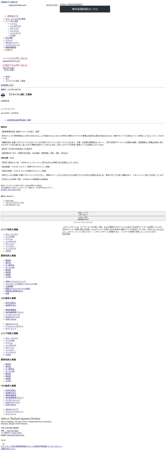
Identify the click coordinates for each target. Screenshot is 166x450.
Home (7, 76)
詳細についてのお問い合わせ (83, 213)
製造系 (8, 260)
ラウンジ (9, 40)
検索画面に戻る (7, 85)
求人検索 (9, 38)
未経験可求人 (10, 305)
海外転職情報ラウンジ (14, 312)
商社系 (8, 263)
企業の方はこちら (8, 449)
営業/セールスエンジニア (15, 281)
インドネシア (15, 33)
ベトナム (13, 24)
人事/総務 (9, 286)
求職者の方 (5, 2)
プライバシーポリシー (14, 326)
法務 (7, 293)
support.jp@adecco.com (17, 5)
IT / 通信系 (9, 265)
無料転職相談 (10, 47)
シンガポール (15, 26)
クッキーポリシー (55, 446)
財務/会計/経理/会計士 (14, 291)
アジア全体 (9, 237)
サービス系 (9, 267)
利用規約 (43, 446)
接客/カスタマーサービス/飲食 (17, 289)
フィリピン (14, 31)
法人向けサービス (12, 317)
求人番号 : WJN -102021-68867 (11, 189)
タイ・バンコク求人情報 (15, 19)
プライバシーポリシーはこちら (83, 222)
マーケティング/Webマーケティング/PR (21, 284)
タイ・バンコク (11, 234)
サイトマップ (10, 329)
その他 (12, 35)
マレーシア (14, 28)
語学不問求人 (10, 303)
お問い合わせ (10, 319)
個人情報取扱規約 (19, 446)
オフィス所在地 (33, 446)
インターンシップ (12, 45)
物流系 (8, 272)
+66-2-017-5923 (52, 5)
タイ (7, 79)
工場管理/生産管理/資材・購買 (19, 120)
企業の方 (14, 2)
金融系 (8, 275)
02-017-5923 (16, 433)
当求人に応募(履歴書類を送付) (83, 218)
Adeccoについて (11, 43)
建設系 (8, 270)
